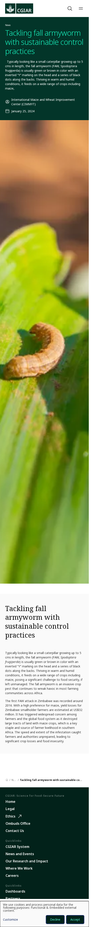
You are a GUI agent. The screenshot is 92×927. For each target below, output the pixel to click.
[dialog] (44, 914)
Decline (55, 919)
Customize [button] (10, 919)
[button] (70, 8)
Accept (75, 919)
